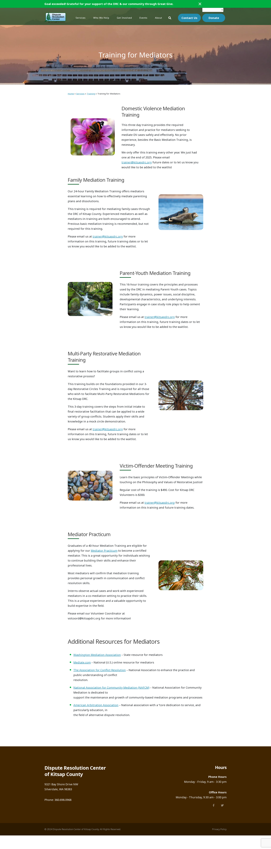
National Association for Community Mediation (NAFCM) (111, 687)
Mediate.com (82, 662)
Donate (213, 18)
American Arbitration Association (95, 705)
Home (71, 93)
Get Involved (124, 17)
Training (91, 93)
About (158, 17)
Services (81, 17)
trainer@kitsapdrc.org (137, 162)
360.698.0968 (62, 800)
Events (143, 17)
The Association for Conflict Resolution (99, 670)
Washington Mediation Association (97, 655)
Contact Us (189, 18)
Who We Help (101, 17)
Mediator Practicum (104, 550)
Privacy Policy (219, 829)
